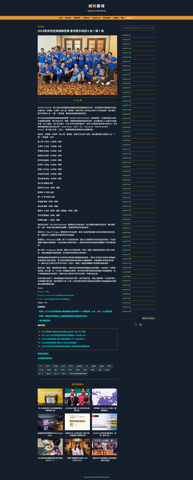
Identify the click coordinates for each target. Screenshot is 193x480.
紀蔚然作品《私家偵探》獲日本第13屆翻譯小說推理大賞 (77, 434)
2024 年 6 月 (126, 127)
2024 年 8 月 (126, 118)
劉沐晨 (55, 366)
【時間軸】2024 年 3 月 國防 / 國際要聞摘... (104, 409)
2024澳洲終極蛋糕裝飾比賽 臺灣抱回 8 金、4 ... (50, 459)
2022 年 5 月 (126, 237)
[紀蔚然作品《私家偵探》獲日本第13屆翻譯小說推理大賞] (77, 421)
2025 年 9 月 (126, 61)
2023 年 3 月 (126, 193)
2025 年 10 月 (127, 57)
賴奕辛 (49, 374)
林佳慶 (49, 370)
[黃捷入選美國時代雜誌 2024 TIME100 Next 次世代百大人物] (77, 446)
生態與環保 (106, 18)
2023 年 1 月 (126, 202)
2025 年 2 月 (126, 92)
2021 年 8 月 (126, 276)
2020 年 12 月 (127, 311)
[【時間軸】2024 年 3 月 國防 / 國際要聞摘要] (104, 397)
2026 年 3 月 (126, 35)
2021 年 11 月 (127, 263)
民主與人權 (96, 18)
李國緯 (101, 366)
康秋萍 (71, 366)
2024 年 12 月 (127, 101)
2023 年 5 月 (126, 184)
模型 (55, 370)
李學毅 (109, 366)
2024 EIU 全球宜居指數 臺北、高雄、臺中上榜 (104, 434)
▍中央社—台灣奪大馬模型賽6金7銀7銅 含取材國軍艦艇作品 (54, 299)
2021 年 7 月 (126, 281)
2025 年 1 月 (126, 97)
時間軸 (115, 18)
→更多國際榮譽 (44, 320)
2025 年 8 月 (126, 66)
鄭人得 (56, 374)
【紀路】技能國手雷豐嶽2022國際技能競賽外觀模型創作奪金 (62, 316)
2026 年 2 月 (126, 40)
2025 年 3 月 (126, 88)
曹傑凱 (94, 366)
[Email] (129, 18)
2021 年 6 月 (126, 285)
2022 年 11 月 (127, 211)
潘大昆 (70, 370)
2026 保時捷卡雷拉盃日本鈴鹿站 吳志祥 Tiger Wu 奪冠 (63, 331)
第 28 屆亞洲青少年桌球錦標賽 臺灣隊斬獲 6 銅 (50, 409)
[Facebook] (127, 18)
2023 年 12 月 (127, 154)
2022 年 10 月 (127, 215)
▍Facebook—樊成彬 (43, 292)
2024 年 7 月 (126, 123)
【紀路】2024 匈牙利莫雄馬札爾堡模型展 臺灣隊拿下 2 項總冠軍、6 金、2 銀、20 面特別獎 (75, 311)
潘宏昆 (78, 370)
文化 (86, 366)
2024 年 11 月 (127, 105)
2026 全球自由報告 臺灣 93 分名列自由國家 (58, 342)
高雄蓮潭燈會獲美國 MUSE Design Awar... (50, 434)
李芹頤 (41, 370)
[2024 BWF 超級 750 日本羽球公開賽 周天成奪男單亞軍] (77, 397)
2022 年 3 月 (126, 246)
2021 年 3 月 (126, 298)
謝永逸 (107, 370)
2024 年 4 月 (126, 136)
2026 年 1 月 (126, 44)
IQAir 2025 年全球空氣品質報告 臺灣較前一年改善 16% (63, 335)
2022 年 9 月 (126, 219)
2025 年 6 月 (126, 75)
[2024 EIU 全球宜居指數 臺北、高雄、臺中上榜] (104, 421)
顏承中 (64, 374)
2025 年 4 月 (126, 83)
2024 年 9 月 (126, 114)
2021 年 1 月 (126, 307)
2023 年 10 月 (127, 162)
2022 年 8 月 (126, 224)
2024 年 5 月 (126, 132)
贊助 (122, 18)
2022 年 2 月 (126, 250)
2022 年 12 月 (127, 206)
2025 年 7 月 (126, 70)
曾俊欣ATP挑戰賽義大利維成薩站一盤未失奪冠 (105, 459)
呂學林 (63, 366)
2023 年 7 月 (126, 175)
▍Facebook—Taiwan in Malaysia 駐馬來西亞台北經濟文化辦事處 (56, 295)
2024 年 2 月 (126, 145)
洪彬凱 (63, 370)
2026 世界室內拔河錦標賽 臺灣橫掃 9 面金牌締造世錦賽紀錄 (65, 346)
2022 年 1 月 (126, 254)
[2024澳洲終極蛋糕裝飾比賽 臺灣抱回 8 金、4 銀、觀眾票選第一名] (50, 446)
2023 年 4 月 (126, 189)
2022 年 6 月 (126, 233)
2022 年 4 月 (126, 241)
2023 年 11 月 (127, 158)
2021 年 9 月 (126, 272)
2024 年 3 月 (126, 140)
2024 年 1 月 (126, 149)
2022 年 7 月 (126, 228)
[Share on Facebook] (73, 100)
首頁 (60, 18)
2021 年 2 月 (126, 303)
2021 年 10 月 (127, 268)
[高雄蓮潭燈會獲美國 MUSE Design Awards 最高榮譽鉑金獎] (50, 421)
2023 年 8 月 (126, 171)
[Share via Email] (80, 100)
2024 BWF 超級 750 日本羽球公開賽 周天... (77, 409)
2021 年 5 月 (126, 290)
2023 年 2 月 (126, 197)
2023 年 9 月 (126, 167)
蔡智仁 (93, 370)
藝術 (100, 370)
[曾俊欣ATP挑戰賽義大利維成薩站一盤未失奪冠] (104, 446)
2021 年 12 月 (127, 259)
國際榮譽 (77, 18)
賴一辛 (41, 374)
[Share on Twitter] (75, 100)
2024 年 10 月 (127, 110)
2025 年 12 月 (127, 48)
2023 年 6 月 (126, 180)
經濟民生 (86, 18)
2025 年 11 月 (127, 53)
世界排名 (68, 18)
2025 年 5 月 (126, 79)
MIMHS (48, 366)
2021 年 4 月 (126, 294)
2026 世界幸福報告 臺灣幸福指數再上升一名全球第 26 (63, 339)
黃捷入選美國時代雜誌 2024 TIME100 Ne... (77, 459)
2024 (40, 366)
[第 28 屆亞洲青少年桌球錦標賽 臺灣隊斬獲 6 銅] (50, 397)
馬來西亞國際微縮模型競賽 (78, 374)
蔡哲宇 (85, 370)
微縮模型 (79, 366)
